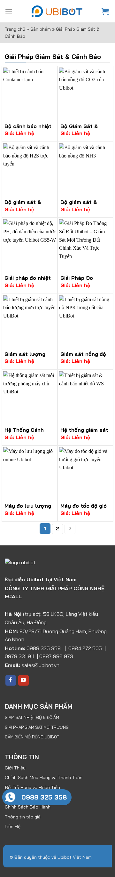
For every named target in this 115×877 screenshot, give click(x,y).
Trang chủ (15, 29)
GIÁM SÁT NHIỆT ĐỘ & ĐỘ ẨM (32, 717)
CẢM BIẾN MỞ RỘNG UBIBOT (32, 736)
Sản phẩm (40, 29)
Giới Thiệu (15, 768)
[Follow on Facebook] (10, 680)
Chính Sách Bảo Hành (27, 807)
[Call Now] (10, 797)
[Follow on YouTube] (23, 680)
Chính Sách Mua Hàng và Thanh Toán (43, 777)
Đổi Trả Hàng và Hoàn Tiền (32, 787)
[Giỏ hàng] (106, 11)
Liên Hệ (12, 826)
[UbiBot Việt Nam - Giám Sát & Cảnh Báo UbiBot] (57, 11)
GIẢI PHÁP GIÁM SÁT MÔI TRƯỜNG (37, 727)
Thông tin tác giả (23, 817)
